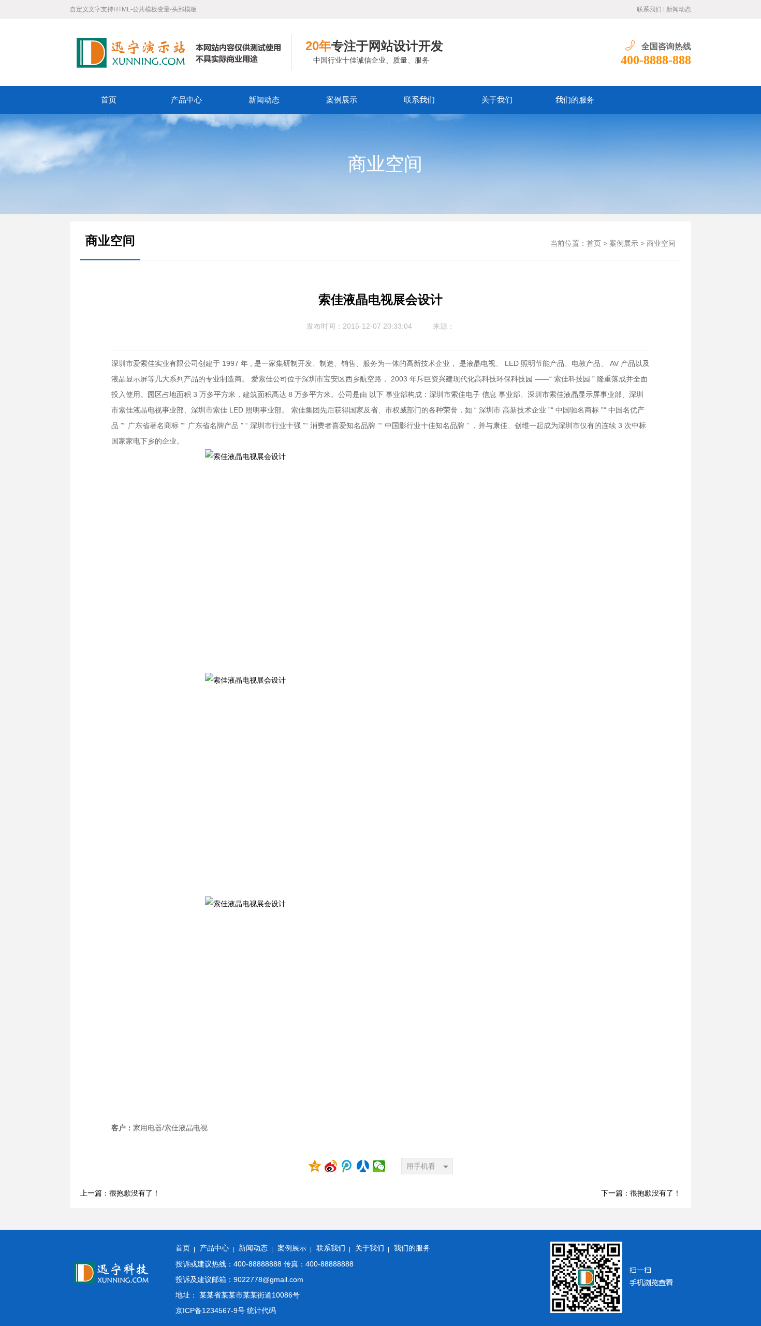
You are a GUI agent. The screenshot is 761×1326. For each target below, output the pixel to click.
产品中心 (186, 100)
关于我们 (497, 100)
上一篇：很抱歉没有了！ (120, 1193)
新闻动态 (678, 9)
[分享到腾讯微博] (347, 1166)
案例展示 (341, 100)
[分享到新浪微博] (331, 1166)
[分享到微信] (379, 1166)
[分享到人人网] (363, 1166)
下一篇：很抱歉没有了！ (641, 1193)
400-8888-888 (656, 60)
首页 (108, 100)
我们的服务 (574, 100)
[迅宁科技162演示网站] (181, 52)
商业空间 (385, 164)
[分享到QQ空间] (315, 1166)
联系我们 (649, 9)
